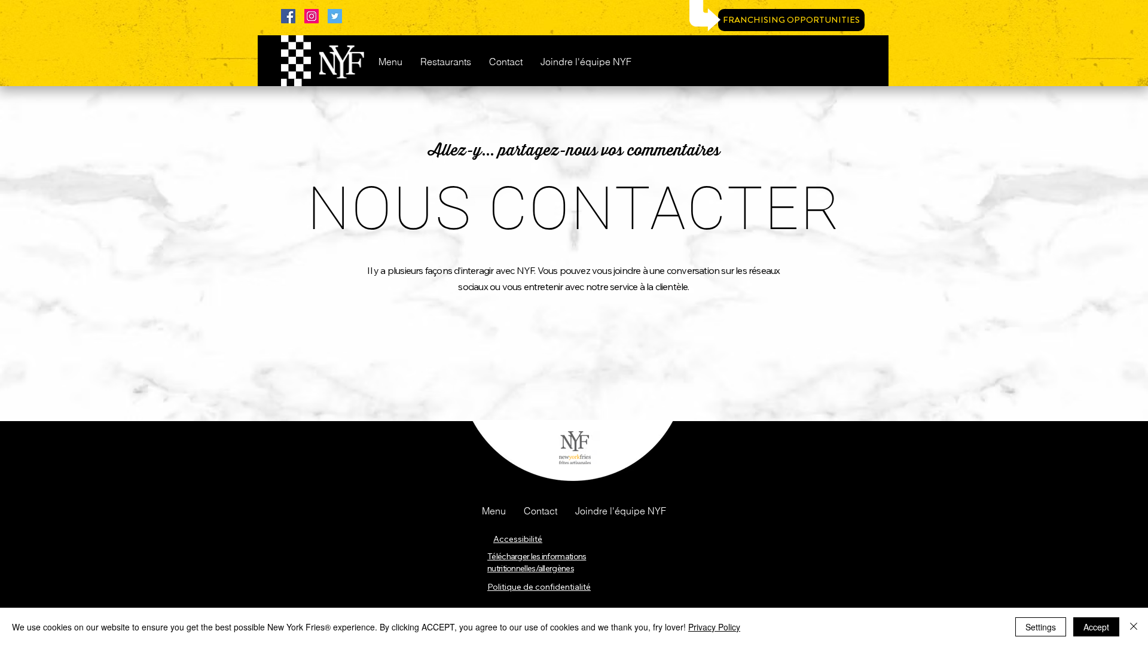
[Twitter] (335, 16)
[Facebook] (288, 16)
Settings (1040, 627)
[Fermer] (1133, 626)
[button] (494, 511)
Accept (1096, 627)
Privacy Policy (714, 627)
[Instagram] (311, 16)
